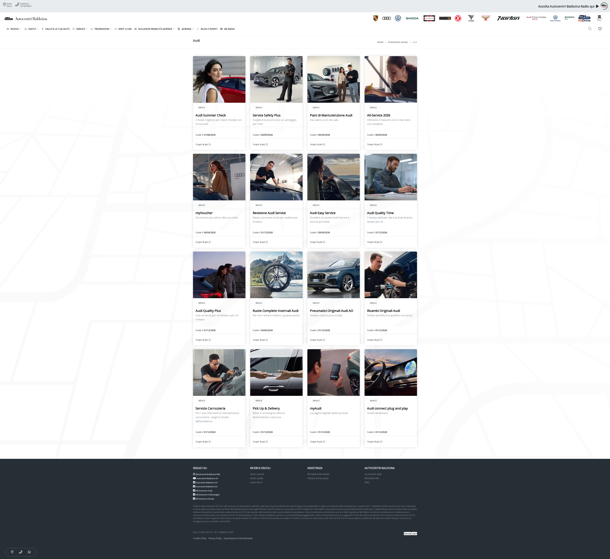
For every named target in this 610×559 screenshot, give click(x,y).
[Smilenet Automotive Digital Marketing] (410, 533)
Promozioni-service (398, 42)
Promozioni (101, 28)
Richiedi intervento (318, 474)
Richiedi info (372, 478)
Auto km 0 (256, 482)
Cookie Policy (200, 538)
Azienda (186, 28)
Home (380, 42)
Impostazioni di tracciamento (238, 538)
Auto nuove (257, 474)
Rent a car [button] (125, 28)
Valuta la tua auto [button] (57, 28)
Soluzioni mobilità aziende (155, 28)
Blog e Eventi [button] (208, 28)
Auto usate (256, 478)
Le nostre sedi (373, 474)
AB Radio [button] (229, 28)
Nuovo (14, 28)
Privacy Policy (215, 538)
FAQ (367, 482)
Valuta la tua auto (318, 478)
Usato (32, 28)
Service (80, 28)
